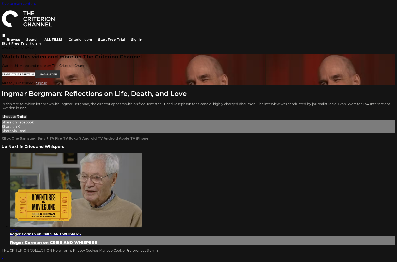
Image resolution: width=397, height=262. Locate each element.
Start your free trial (18, 74)
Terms (67, 250)
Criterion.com (80, 40)
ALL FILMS (53, 40)
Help (57, 250)
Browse (14, 40)
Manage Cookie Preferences (123, 250)
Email (23, 116)
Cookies (92, 250)
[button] (3, 35)
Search (32, 40)
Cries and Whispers (44, 146)
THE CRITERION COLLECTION (27, 250)
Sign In (35, 44)
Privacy (79, 250)
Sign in (136, 40)
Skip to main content (19, 4)
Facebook (9, 116)
